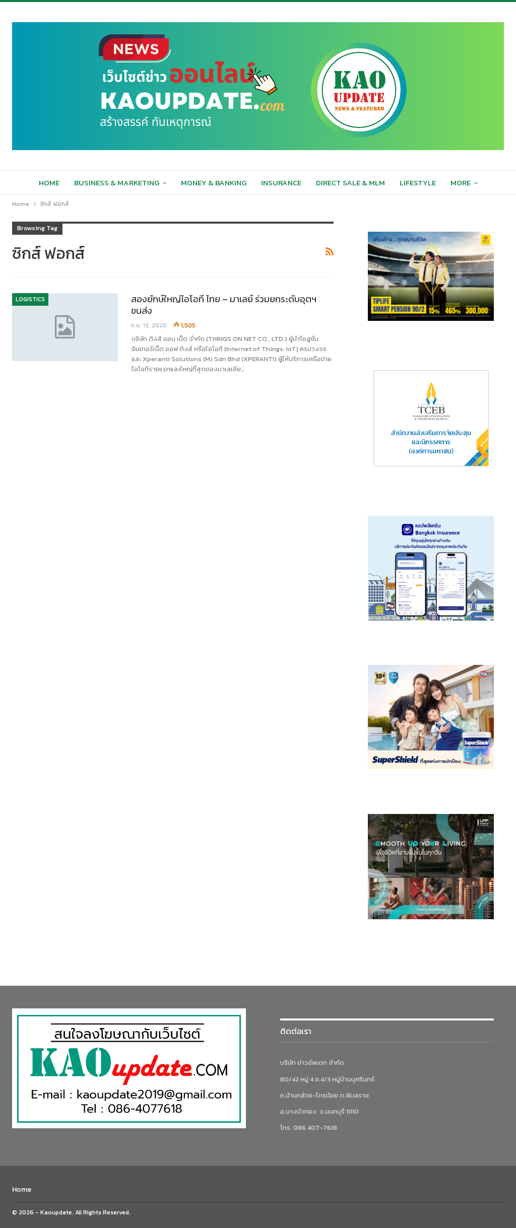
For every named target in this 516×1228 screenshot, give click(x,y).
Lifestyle (418, 182)
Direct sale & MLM (350, 182)
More (460, 182)
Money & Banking (213, 182)
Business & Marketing (116, 182)
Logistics (30, 299)
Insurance (281, 182)
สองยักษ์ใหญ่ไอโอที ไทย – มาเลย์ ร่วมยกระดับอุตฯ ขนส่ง (223, 304)
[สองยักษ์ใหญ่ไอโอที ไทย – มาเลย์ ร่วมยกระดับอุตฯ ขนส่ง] (65, 327)
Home (49, 182)
